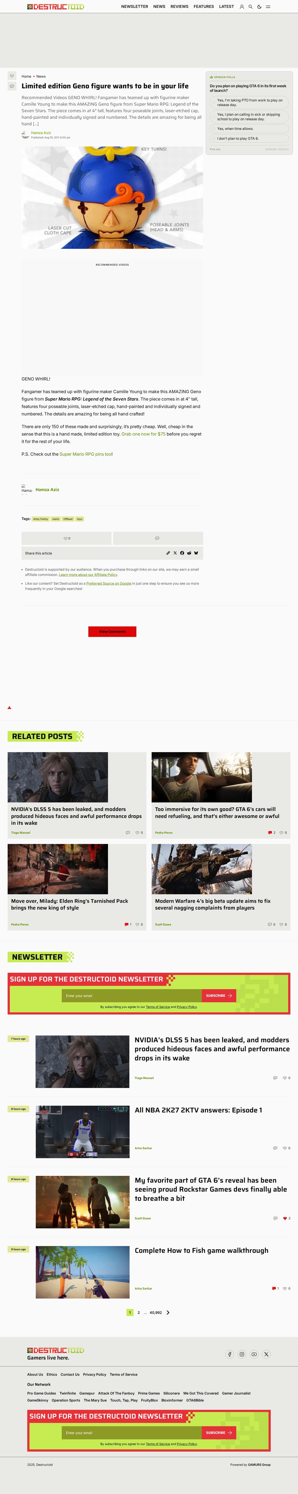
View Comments (112, 631)
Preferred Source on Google (108, 583)
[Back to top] (9, 707)
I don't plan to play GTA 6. (238, 138)
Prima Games (149, 1393)
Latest (226, 6)
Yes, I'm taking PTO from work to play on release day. (250, 102)
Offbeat (68, 519)
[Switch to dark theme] (259, 6)
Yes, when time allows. (235, 128)
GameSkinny (37, 1400)
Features (204, 6)
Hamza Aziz (41, 133)
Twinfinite (68, 1393)
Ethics (52, 1374)
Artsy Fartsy (40, 519)
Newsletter (134, 6)
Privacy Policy (187, 1007)
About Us (35, 1374)
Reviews (179, 6)
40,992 (156, 1312)
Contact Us (70, 1374)
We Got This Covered (201, 1393)
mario (55, 519)
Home (26, 76)
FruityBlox (149, 1400)
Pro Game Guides (41, 1393)
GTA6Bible (195, 1400)
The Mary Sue (95, 1400)
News (159, 6)
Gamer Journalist (236, 1393)
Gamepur (87, 1393)
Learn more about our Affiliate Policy (88, 574)
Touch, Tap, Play (124, 1400)
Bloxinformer (172, 1400)
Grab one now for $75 (144, 434)
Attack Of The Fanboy (116, 1393)
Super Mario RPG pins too (85, 454)
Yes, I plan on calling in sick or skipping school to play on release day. (248, 116)
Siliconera (171, 1393)
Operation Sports (66, 1400)
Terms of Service (158, 1007)
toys (79, 519)
